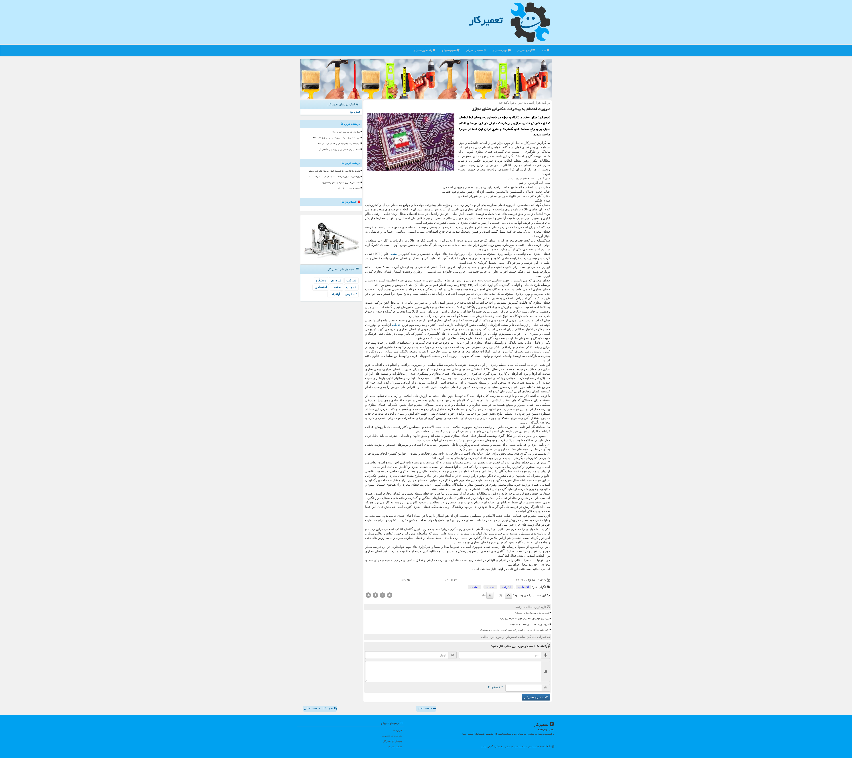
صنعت (393, 253)
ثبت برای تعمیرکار (534, 697)
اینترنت (506, 587)
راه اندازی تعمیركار (423, 50)
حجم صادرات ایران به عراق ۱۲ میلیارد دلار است (338, 143)
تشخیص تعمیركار (474, 50)
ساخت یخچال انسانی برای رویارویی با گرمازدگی (339, 149)
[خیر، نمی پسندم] (489, 595)
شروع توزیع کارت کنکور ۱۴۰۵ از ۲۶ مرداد (529, 624)
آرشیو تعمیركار (524, 50)
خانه (544, 50)
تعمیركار (486, 19)
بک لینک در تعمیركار (392, 735)
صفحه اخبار (425, 708)
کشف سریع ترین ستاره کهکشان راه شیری (341, 182)
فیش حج (355, 111)
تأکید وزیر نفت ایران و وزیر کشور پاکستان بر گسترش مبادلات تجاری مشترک (514, 630)
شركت (351, 280)
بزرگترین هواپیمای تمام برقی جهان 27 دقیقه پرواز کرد (524, 618)
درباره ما (397, 730)
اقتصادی (523, 587)
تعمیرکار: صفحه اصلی (319, 708)
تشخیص (351, 294)
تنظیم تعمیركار (449, 50)
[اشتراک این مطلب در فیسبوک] (375, 594)
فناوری (336, 280)
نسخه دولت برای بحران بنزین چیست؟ (532, 613)
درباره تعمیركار (500, 50)
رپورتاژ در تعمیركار (392, 741)
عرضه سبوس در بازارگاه (349, 188)
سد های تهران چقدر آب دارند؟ (346, 132)
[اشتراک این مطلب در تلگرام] (390, 594)
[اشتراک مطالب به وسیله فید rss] (368, 594)
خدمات (396, 325)
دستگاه (321, 280)
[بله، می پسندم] (508, 595)
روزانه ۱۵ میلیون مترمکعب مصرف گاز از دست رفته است (334, 176)
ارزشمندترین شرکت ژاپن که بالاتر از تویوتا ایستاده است (334, 137)
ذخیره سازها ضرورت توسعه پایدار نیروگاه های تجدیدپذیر (334, 171)
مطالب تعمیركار (394, 746)
